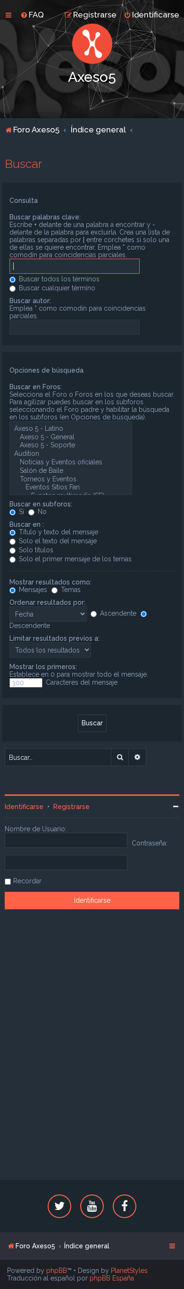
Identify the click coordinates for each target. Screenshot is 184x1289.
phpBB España (112, 1278)
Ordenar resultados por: (47, 602)
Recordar (27, 881)
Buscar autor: (30, 301)
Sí (20, 511)
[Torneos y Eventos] (70, 479)
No (41, 511)
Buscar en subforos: (40, 504)
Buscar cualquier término (56, 288)
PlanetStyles (129, 1270)
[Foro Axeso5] (92, 44)
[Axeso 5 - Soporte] (70, 445)
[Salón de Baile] (70, 471)
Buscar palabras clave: (45, 217)
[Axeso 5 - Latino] (70, 429)
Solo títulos (35, 550)
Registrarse (71, 806)
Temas (70, 589)
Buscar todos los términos (58, 279)
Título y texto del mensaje (57, 532)
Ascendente (117, 613)
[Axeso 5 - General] (70, 437)
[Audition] (70, 454)
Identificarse (24, 806)
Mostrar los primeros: (43, 667)
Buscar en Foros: (35, 387)
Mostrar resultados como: (50, 582)
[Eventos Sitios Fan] (70, 487)
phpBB (56, 1270)
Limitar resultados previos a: (54, 638)
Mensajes (32, 589)
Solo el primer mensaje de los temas (74, 559)
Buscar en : (26, 524)
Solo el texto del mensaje (57, 541)
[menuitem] (32, 14)
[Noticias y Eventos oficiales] (70, 462)
